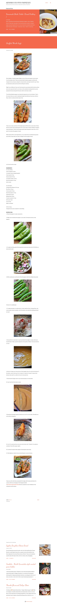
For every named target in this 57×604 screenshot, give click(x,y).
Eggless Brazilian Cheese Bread (17, 545)
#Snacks (10, 499)
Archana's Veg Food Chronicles (18, 3)
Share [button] (7, 29)
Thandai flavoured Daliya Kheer (17, 585)
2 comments (11, 558)
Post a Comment (12, 29)
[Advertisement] (21, 531)
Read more (34, 558)
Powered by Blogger (29, 601)
